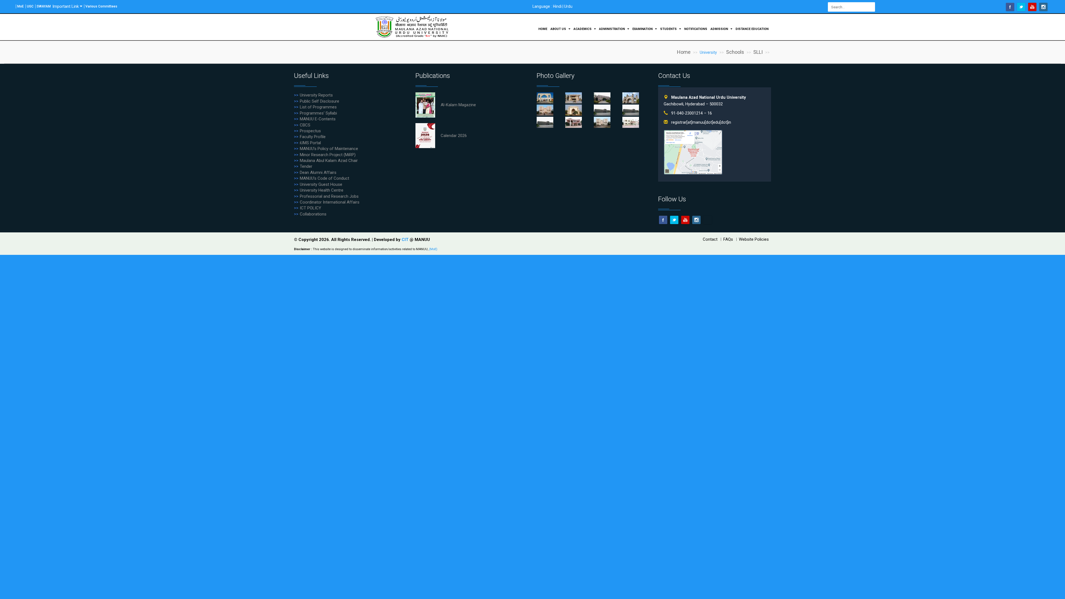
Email (707, 220)
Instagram (1043, 7)
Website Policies (754, 239)
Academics (583, 29)
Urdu (568, 6)
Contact (710, 239)
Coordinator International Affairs (329, 202)
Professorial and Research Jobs (329, 196)
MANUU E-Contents (318, 118)
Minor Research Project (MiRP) (328, 154)
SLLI (758, 52)
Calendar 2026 (454, 135)
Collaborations (313, 214)
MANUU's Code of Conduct (324, 178)
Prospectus (310, 130)
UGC (30, 6)
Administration (612, 29)
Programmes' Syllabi (318, 113)
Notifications (695, 29)
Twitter (1021, 7)
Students (669, 29)
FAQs (728, 239)
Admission (720, 29)
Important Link (65, 6)
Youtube (1032, 7)
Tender (306, 166)
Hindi (557, 6)
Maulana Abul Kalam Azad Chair (329, 160)
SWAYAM (44, 6)
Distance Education (752, 29)
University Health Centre (321, 190)
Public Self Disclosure (319, 101)
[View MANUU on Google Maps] (693, 152)
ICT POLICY (310, 207)
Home (542, 29)
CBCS (305, 125)
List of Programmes (318, 107)
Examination (642, 29)
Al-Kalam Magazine (458, 104)
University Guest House (321, 184)
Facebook (1010, 7)
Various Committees (101, 6)
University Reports (316, 95)
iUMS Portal (310, 142)
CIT (406, 239)
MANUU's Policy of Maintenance (329, 148)
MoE (20, 6)
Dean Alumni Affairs (318, 172)
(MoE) (433, 249)
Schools (735, 52)
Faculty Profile (313, 136)
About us (559, 29)
